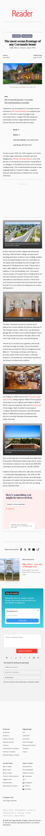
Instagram (28, 783)
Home (5, 810)
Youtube (27, 789)
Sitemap (21, 813)
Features (6, 729)
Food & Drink (8, 763)
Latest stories (8, 739)
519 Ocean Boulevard (19, 111)
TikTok (27, 786)
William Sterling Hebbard (22, 159)
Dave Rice (6, 57)
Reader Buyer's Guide (11, 755)
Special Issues (8, 742)
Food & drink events (10, 776)
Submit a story (28, 773)
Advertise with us (9, 813)
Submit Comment (25, 651)
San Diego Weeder (10, 801)
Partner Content (9, 752)
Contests (26, 739)
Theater (25, 749)
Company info (8, 797)
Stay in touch (27, 763)
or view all (10, 509)
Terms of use (8, 816)
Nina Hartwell (35, 405)
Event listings (27, 742)
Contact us (31, 810)
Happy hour (7, 779)
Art (23, 732)
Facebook (28, 776)
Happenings (27, 729)
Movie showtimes (29, 745)
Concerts (26, 736)
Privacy (28, 813)
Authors (6, 736)
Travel (24, 752)
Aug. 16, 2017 (37, 57)
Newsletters (27, 767)
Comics (6, 745)
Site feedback (27, 770)
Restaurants (7, 783)
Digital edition (19, 816)
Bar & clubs (7, 767)
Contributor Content (11, 749)
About (11, 810)
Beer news (7, 770)
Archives (6, 732)
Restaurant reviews (10, 786)
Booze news (7, 773)
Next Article (27, 559)
